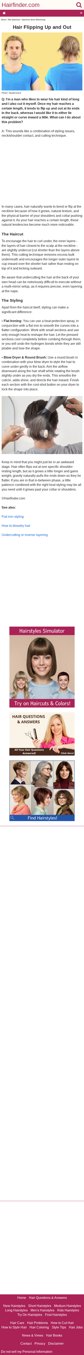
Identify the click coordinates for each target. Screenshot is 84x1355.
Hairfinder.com (21, 5)
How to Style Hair (14, 1327)
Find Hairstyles (56, 1314)
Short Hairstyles (39, 1306)
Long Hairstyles (16, 1310)
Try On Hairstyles (29, 1314)
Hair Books (54, 1335)
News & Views (32, 1335)
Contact (26, 1343)
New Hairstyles (14, 1306)
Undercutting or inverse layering (25, 535)
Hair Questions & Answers (48, 1297)
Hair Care (17, 1323)
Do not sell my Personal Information (26, 1351)
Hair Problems (37, 1323)
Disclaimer (56, 1343)
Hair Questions (14, 19)
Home (3, 19)
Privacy (39, 1343)
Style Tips (59, 1327)
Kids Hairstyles (68, 1310)
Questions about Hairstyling (33, 19)
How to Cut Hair (62, 1323)
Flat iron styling (13, 516)
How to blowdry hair (16, 525)
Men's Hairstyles (42, 1310)
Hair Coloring (39, 1327)
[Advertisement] (42, 171)
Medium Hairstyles (67, 1306)
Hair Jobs (76, 1327)
